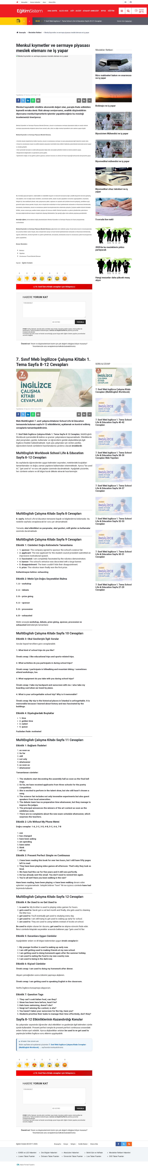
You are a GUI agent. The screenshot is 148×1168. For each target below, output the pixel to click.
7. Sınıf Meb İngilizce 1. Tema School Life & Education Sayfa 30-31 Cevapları (73, 21)
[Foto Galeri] (130, 2)
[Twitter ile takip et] (123, 1144)
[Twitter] (23, 100)
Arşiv (44, 2)
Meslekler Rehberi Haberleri (119, 1153)
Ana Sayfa (52, 11)
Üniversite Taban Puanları (73, 1156)
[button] (79, 100)
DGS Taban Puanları (116, 1156)
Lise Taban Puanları (93, 1156)
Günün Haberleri (35, 2)
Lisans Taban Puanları (26, 1156)
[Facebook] (18, 100)
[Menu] (122, 11)
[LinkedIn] (28, 100)
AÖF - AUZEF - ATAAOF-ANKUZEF (84, 11)
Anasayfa (22, 32)
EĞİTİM (111, 11)
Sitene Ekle (52, 2)
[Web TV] (125, 2)
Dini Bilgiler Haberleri (49, 1153)
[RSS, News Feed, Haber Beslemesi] (129, 1144)
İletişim (73, 1144)
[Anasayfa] (17, 2)
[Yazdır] (38, 100)
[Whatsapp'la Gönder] (33, 100)
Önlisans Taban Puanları (50, 1156)
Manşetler (24, 2)
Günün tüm (124, 21)
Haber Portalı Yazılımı (27, 1165)
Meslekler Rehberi (35, 32)
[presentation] (24, 21)
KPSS (103, 11)
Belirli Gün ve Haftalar (94, 1153)
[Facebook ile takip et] (118, 1144)
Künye (66, 1144)
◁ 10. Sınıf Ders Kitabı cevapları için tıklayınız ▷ (54, 287)
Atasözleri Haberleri (71, 1153)
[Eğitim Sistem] (29, 11)
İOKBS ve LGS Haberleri (27, 1153)
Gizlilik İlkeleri (83, 1144)
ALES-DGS (63, 11)
